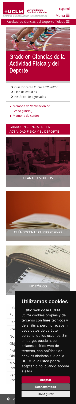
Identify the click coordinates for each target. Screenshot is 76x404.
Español (64, 9)
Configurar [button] (46, 394)
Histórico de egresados (30, 97)
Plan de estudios (25, 92)
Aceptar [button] (45, 380)
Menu (61, 15)
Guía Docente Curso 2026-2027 (35, 87)
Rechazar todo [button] (45, 387)
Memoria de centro (26, 116)
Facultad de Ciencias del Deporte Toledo (36, 21)
